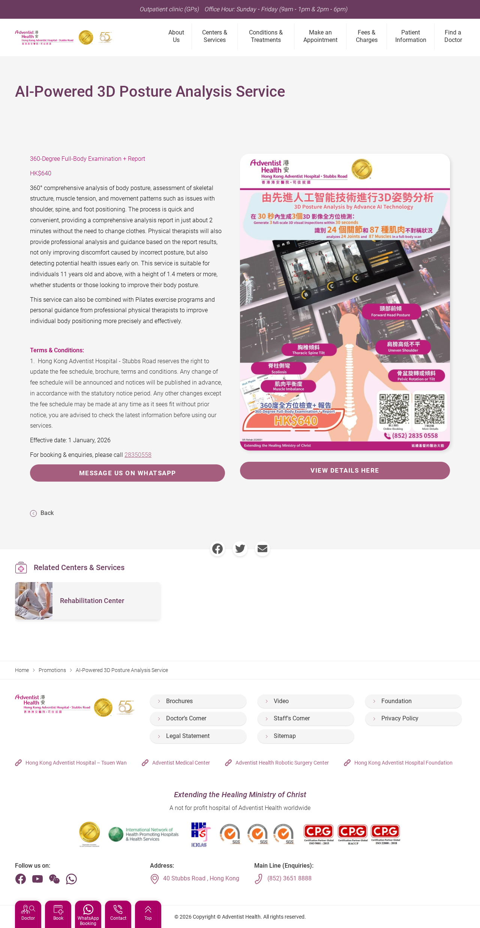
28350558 (138, 454)
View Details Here (345, 470)
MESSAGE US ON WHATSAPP (127, 473)
